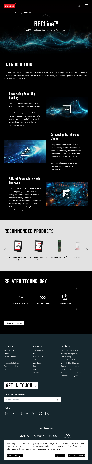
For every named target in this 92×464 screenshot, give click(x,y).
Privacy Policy (55, 449)
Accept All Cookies (75, 456)
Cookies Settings (14, 456)
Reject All (59, 456)
